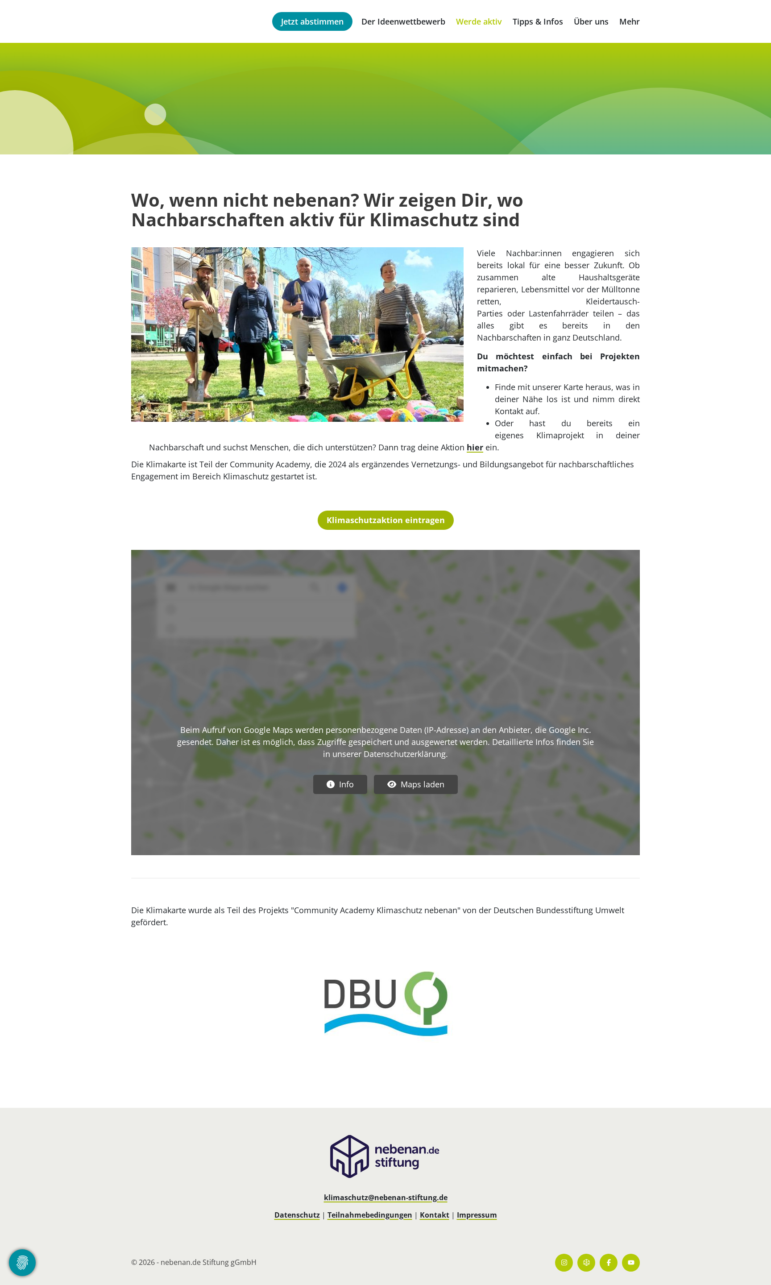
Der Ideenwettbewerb (403, 21)
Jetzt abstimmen (312, 21)
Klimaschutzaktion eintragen (386, 520)
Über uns (591, 21)
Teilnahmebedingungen (369, 1215)
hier (475, 447)
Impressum (477, 1215)
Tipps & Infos (538, 21)
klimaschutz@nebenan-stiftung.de (386, 1197)
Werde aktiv (479, 21)
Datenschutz (297, 1215)
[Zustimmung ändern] (22, 1262)
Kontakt (434, 1215)
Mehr (629, 21)
